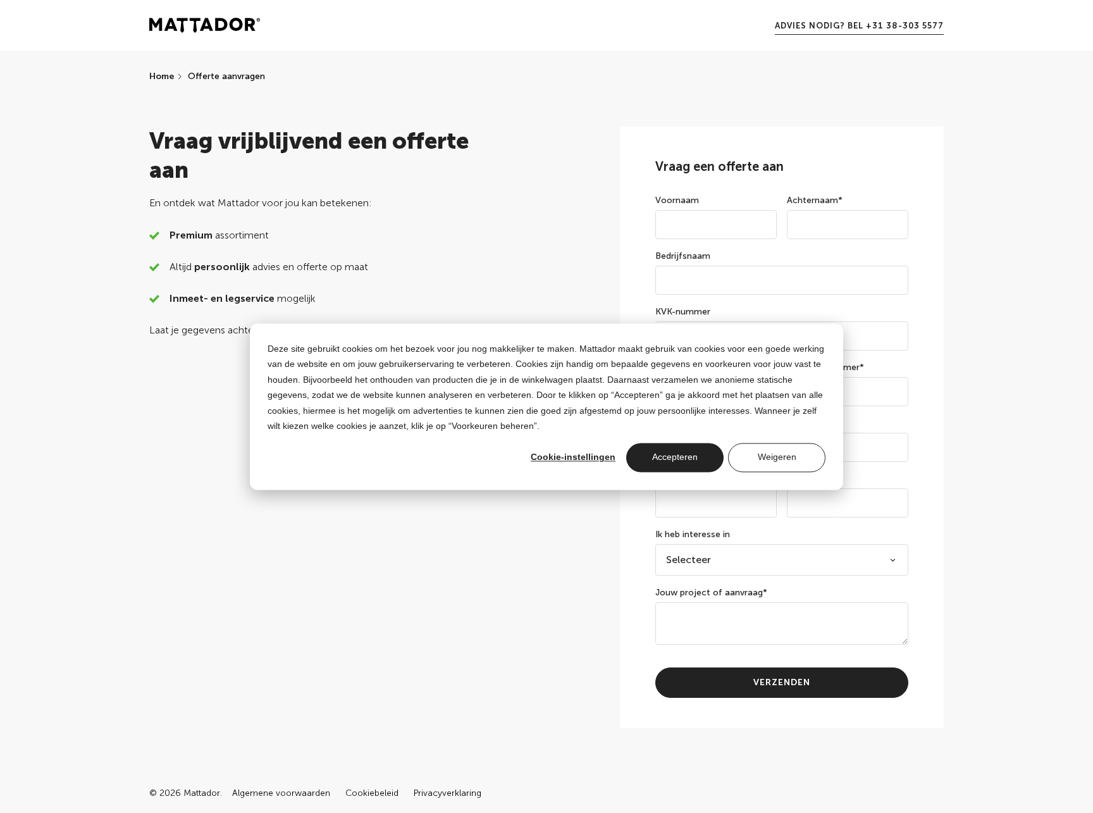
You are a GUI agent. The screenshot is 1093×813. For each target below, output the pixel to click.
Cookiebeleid (371, 793)
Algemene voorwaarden (281, 793)
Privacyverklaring (447, 793)
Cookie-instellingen (573, 457)
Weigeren (777, 457)
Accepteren (675, 457)
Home (161, 76)
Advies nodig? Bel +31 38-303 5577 (859, 26)
